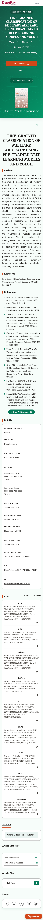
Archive (6, 824)
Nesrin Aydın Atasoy (28, 53)
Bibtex (38, 596)
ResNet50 (6, 285)
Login (37, 3)
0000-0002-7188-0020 (13, 491)
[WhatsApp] (14, 904)
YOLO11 (34, 282)
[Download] (36, 883)
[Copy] (37, 623)
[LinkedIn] (29, 904)
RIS (27, 596)
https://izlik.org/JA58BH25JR (17, 583)
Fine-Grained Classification (13, 279)
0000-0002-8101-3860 (13, 477)
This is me (21, 474)
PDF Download (20, 64)
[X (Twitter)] (21, 904)
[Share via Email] (36, 904)
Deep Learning (32, 279)
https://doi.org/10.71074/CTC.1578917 (20, 570)
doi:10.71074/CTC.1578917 (13, 642)
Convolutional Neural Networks (16, 282)
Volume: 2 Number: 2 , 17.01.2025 (21, 835)
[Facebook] (7, 904)
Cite (20, 70)
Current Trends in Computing (21, 111)
